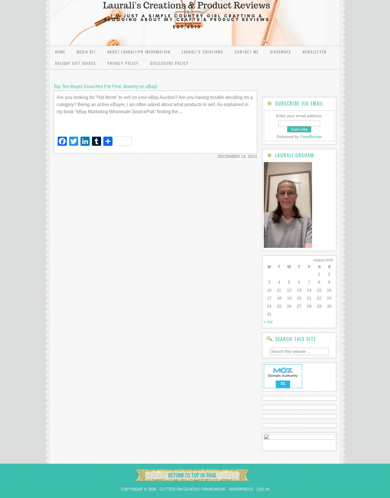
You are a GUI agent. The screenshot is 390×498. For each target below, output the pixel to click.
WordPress (241, 489)
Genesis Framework (204, 489)
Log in (263, 489)
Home (60, 52)
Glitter (167, 489)
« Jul (268, 321)
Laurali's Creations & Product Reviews (120, 17)
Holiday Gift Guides (75, 63)
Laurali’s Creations (202, 52)
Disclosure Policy (169, 63)
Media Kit (86, 52)
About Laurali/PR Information (138, 52)
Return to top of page (192, 475)
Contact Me (247, 52)
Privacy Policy (123, 63)
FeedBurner (311, 136)
